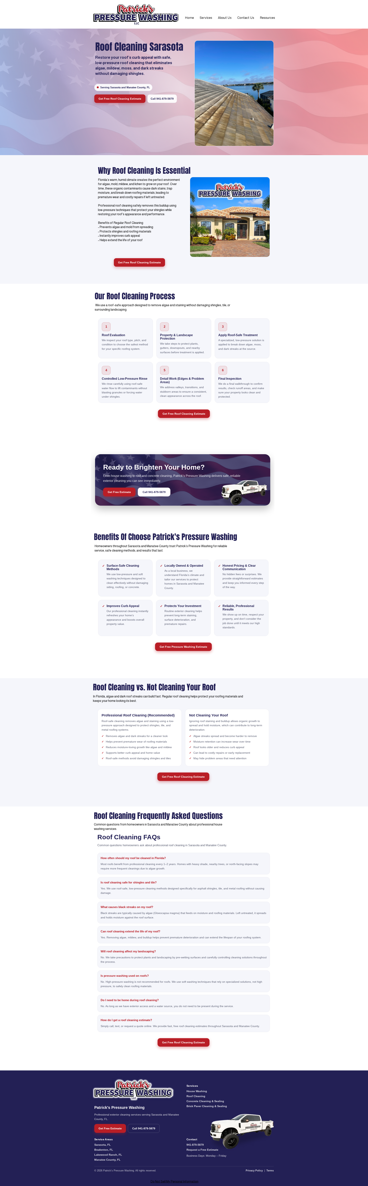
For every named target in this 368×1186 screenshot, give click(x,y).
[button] (206, 17)
